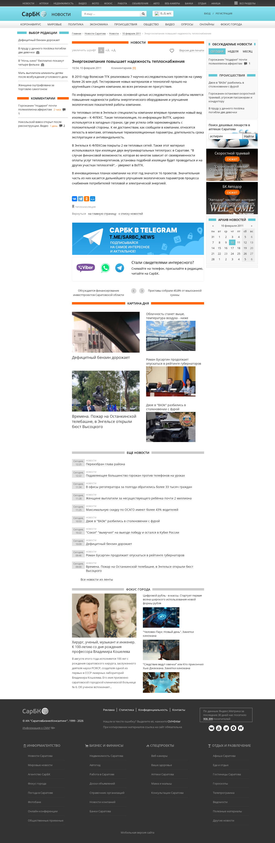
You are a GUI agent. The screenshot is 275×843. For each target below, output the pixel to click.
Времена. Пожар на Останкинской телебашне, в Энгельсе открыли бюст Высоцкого (139, 569)
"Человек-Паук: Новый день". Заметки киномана (168, 634)
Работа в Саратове (102, 774)
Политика (75, 24)
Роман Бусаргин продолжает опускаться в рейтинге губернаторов (135, 555)
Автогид (95, 765)
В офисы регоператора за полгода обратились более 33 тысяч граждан (139, 487)
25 (238, 254)
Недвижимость (63, 3)
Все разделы (247, 3)
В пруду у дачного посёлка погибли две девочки (226, 110)
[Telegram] (80, 198)
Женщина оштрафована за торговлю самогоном (36, 87)
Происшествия (125, 24)
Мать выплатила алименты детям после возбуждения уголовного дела (42, 75)
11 (238, 242)
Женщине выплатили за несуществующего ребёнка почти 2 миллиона (139, 498)
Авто (156, 3)
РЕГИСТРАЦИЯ (224, 13)
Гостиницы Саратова (227, 774)
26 (245, 254)
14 (212, 248)
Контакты (178, 710)
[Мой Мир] (92, 198)
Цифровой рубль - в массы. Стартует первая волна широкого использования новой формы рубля (172, 599)
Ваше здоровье (161, 765)
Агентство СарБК (39, 774)
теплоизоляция (85, 207)
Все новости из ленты (97, 579)
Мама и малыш (161, 783)
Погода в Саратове (40, 793)
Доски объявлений (102, 783)
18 (238, 248)
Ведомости (220, 802)
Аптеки (43, 3)
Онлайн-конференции (43, 811)
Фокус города (231, 24)
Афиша (215, 3)
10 (232, 242)
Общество (151, 24)
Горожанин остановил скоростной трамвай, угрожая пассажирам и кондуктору (232, 97)
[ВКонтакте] (74, 198)
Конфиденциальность (153, 710)
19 (245, 248)
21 (212, 254)
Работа (122, 3)
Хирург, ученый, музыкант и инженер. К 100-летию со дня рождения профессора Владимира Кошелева (103, 647)
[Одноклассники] (86, 198)
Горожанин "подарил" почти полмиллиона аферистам (37, 107)
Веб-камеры (172, 3)
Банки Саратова (100, 811)
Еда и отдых (221, 765)
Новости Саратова (40, 756)
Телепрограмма (223, 793)
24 (232, 254)
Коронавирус (30, 24)
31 (212, 237)
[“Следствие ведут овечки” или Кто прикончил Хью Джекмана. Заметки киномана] (173, 682)
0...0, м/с (165, 13)
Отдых (202, 3)
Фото (95, 3)
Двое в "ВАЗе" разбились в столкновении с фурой (123, 521)
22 (219, 254)
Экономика (99, 24)
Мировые (54, 24)
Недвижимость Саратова (106, 756)
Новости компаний (102, 802)
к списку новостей (131, 214)
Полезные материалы (227, 811)
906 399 (208, 719)
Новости (28, 3)
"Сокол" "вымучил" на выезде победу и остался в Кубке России (132, 532)
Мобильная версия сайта (137, 832)
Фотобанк (34, 802)
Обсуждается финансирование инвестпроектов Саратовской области (98, 293)
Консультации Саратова (167, 793)
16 (225, 248)
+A (107, 50)
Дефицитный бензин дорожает (39, 40)
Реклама (109, 710)
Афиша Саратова (224, 756)
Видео (83, 3)
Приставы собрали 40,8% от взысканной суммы (175, 293)
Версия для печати (191, 50)
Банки (189, 3)
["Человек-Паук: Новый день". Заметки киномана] (173, 650)
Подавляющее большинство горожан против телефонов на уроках (135, 475)
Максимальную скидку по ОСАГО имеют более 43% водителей (132, 510)
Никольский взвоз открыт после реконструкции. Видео (39, 124)
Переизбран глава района (105, 464)
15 (219, 248)
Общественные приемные (45, 820)
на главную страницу (102, 214)
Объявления (140, 3)
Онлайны (207, 24)
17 (232, 248)
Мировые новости (40, 765)
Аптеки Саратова (162, 774)
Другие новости (223, 820)
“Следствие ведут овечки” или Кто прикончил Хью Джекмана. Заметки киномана (173, 666)
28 (212, 259)
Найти (249, 136)
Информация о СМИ (36, 728)
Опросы (187, 24)
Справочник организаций (107, 793)
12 (245, 242)
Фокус (108, 3)
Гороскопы (220, 783)
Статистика (126, 710)
